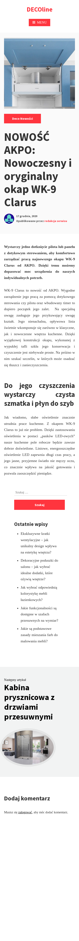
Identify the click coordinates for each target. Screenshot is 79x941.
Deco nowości (22, 118)
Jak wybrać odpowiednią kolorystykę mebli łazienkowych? (39, 593)
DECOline (39, 9)
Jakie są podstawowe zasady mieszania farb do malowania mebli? (39, 635)
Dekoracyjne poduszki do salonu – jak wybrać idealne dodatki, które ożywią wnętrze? (39, 569)
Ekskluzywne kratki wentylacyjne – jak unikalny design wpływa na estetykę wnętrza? (39, 543)
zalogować (25, 812)
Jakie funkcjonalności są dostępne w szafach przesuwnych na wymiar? (39, 614)
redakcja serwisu (55, 221)
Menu (42, 22)
